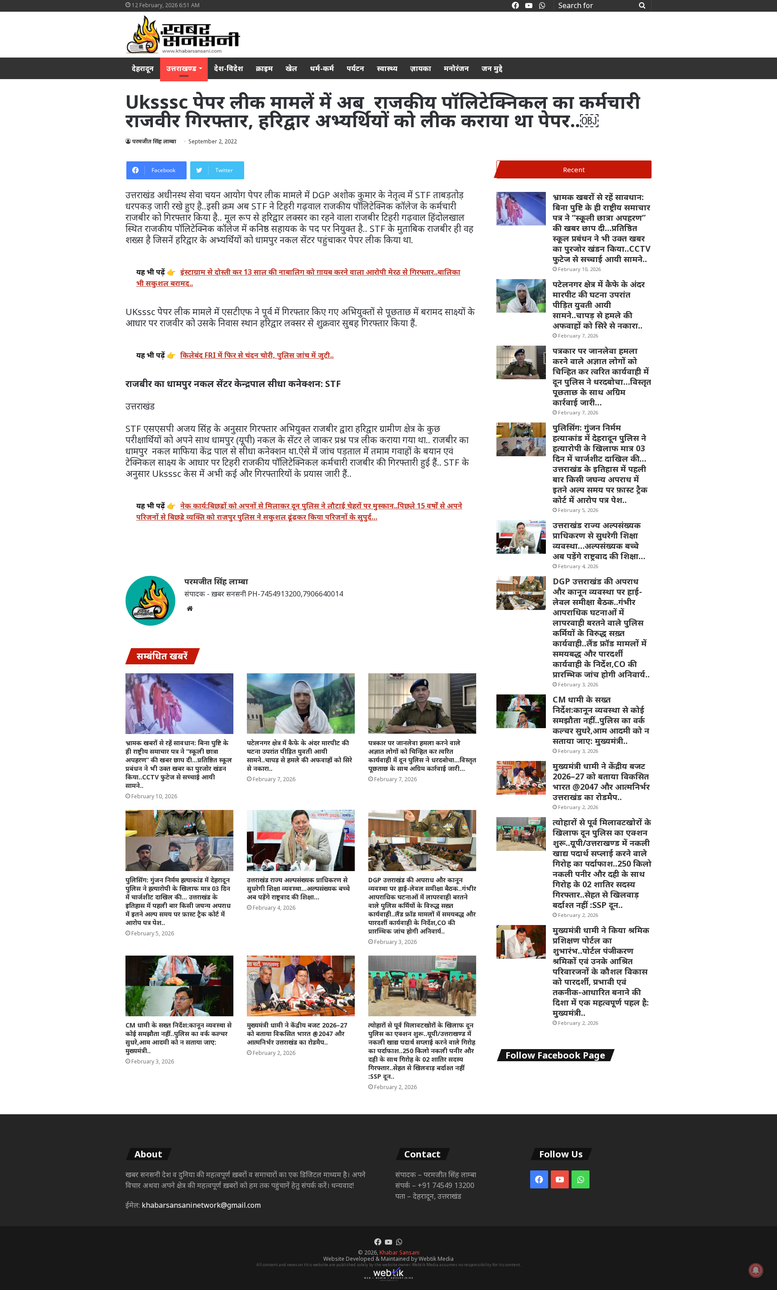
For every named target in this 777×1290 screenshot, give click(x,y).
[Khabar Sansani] (182, 34)
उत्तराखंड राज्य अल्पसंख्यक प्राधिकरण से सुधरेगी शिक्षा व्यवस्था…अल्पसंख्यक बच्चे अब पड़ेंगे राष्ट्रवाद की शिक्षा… (298, 888)
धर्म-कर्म (322, 68)
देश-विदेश (228, 68)
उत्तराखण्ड (181, 68)
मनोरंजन (456, 68)
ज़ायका (420, 68)
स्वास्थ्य (387, 68)
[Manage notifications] (756, 1270)
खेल (291, 68)
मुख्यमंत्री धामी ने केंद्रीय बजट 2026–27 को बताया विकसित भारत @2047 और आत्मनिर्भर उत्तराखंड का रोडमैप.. (297, 1033)
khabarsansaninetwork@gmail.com (201, 1205)
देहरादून (143, 68)
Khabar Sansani (400, 1252)
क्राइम (264, 68)
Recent (574, 169)
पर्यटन (355, 68)
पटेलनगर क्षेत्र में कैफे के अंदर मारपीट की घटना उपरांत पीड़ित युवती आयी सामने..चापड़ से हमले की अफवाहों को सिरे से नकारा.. (299, 755)
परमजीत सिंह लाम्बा (154, 141)
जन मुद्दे (492, 68)
